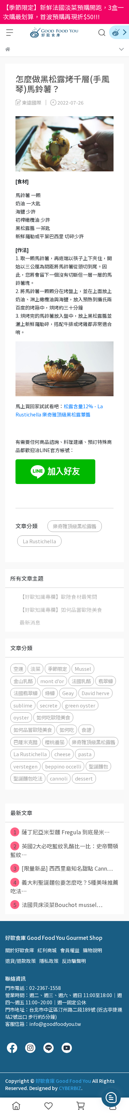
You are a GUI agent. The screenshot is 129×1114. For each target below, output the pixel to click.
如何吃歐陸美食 (53, 717)
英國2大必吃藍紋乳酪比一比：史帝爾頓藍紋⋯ (64, 850)
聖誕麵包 (98, 766)
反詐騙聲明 (74, 960)
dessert (84, 778)
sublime (22, 705)
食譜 (86, 729)
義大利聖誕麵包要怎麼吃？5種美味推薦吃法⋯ (64, 886)
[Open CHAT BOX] (111, 1097)
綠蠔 (50, 693)
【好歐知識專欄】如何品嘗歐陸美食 (61, 609)
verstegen (25, 766)
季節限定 (57, 668)
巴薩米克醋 (25, 742)
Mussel (83, 668)
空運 (18, 668)
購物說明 (92, 950)
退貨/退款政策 (20, 960)
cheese (62, 754)
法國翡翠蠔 (25, 693)
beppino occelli (63, 766)
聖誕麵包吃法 (27, 778)
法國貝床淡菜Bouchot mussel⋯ (58, 904)
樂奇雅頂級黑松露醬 (74, 526)
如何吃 (67, 729)
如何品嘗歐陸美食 (32, 729)
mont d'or (52, 681)
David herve (95, 693)
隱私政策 (48, 960)
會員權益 (69, 950)
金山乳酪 (23, 681)
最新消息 (30, 622)
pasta (85, 754)
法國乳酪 (81, 681)
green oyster (80, 705)
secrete (48, 705)
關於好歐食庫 (19, 950)
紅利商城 (47, 950)
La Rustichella (39, 541)
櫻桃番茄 (54, 742)
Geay (68, 693)
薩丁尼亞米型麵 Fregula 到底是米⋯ (61, 832)
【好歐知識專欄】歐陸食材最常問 (58, 596)
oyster (21, 717)
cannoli (58, 778)
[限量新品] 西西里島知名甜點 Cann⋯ (63, 868)
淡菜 (35, 668)
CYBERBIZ (70, 1088)
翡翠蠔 (105, 681)
